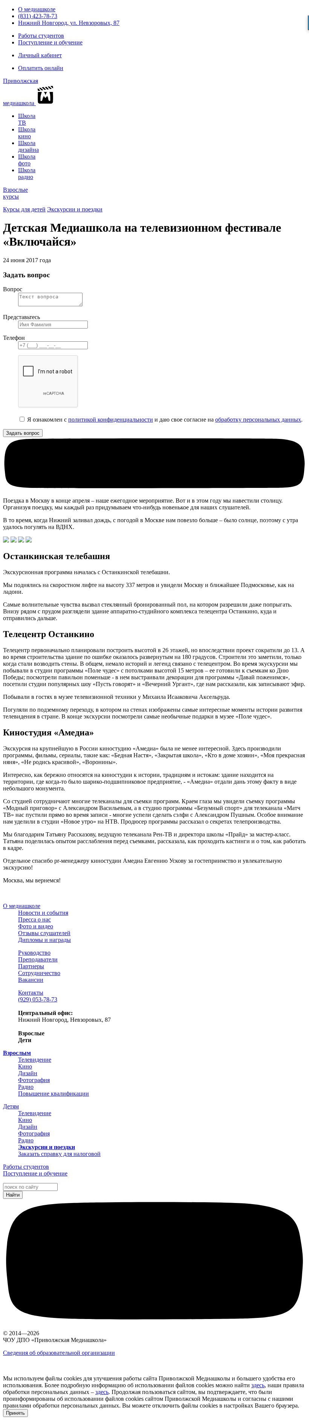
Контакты (30, 992)
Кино (25, 1066)
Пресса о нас (34, 919)
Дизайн (27, 1073)
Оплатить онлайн (40, 68)
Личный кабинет (40, 55)
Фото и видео (35, 926)
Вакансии (30, 980)
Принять (15, 1413)
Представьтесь (21, 317)
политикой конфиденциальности (110, 419)
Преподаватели (38, 959)
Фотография (34, 1080)
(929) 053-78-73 (37, 999)
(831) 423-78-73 (37, 16)
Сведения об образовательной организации (59, 1353)
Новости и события (43, 912)
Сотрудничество (39, 973)
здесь (258, 1385)
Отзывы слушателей (44, 933)
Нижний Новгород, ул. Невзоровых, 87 (68, 23)
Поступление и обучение (50, 42)
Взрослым (17, 1053)
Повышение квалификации (53, 1093)
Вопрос (12, 289)
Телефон (14, 338)
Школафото (26, 160)
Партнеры (31, 966)
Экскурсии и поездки (74, 209)
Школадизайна (28, 146)
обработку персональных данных (258, 419)
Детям (11, 1106)
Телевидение (34, 1059)
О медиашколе (36, 9)
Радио (26, 1087)
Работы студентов (41, 35)
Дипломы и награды (44, 940)
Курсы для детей (24, 209)
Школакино (26, 132)
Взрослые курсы (15, 193)
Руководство (34, 952)
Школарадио (26, 173)
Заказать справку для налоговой (59, 1154)
